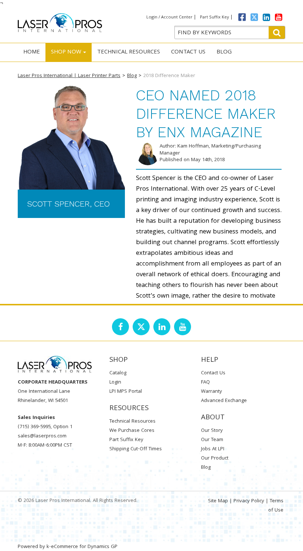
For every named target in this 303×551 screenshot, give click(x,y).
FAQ (205, 382)
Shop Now (66, 52)
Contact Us (188, 52)
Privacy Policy (249, 501)
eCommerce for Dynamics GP (84, 547)
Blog (224, 52)
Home (31, 52)
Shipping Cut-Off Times (135, 449)
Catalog (117, 373)
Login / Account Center (169, 17)
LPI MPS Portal (125, 392)
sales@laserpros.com (42, 436)
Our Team (212, 440)
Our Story (212, 431)
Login (115, 382)
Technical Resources (128, 52)
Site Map (218, 501)
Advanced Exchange (224, 401)
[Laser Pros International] (60, 22)
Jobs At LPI (212, 449)
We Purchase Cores (131, 431)
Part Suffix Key (214, 17)
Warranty (211, 392)
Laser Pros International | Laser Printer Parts (69, 76)
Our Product (214, 458)
